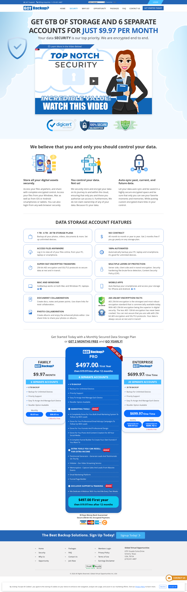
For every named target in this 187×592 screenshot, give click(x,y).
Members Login (104, 548)
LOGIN (155, 2)
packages (114, 8)
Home (62, 8)
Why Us (42, 557)
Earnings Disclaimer (106, 561)
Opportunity (100, 8)
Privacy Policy (103, 552)
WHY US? (85, 8)
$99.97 (54, 414)
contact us (134, 8)
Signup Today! (129, 535)
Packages (72, 548)
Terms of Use (103, 557)
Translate (119, 2)
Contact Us (73, 557)
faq (124, 8)
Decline (163, 587)
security (74, 8)
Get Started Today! (153, 8)
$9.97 (34, 414)
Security (42, 552)
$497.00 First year (93, 501)
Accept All (172, 587)
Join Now (72, 561)
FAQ (70, 552)
